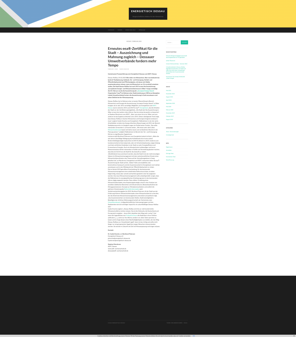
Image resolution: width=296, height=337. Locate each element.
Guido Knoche (124, 69)
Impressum (142, 30)
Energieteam (144, 108)
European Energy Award (146, 91)
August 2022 (169, 97)
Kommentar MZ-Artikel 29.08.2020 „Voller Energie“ (175, 77)
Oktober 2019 (170, 116)
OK (194, 336)
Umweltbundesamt (114, 202)
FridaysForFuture (131, 215)
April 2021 (169, 100)
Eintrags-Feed (169, 153)
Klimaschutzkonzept (114, 130)
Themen (119, 30)
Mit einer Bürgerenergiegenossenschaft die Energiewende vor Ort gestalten (176, 56)
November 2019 (170, 113)
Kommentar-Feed (170, 156)
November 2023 (170, 93)
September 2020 (170, 103)
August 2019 (169, 119)
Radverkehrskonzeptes (131, 189)
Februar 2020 (169, 109)
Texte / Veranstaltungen (172, 131)
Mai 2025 (168, 90)
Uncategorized (170, 135)
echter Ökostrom (170, 60)
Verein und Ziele (130, 30)
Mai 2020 (168, 106)
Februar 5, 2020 (113, 69)
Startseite (111, 30)
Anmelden (169, 150)
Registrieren (169, 147)
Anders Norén (178, 323)
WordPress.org (170, 160)
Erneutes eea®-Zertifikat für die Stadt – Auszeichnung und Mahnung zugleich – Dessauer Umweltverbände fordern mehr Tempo (133, 56)
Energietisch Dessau (148, 11)
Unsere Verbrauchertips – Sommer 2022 (176, 63)
